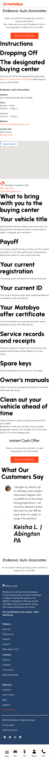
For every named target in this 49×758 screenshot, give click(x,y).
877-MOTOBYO (9, 710)
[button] (4, 516)
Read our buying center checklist (14, 79)
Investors (7, 665)
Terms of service (10, 730)
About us (6, 660)
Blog (4, 700)
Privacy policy (8, 725)
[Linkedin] (20, 737)
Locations (7, 690)
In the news (8, 670)
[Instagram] (15, 737)
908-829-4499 (6, 135)
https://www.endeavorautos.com (15, 124)
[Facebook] (5, 737)
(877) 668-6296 (7, 188)
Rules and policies (10, 675)
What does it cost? (11, 649)
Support (6, 705)
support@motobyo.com (10, 191)
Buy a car (7, 629)
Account (6, 644)
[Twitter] (10, 737)
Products (6, 639)
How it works (8, 695)
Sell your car (8, 634)
